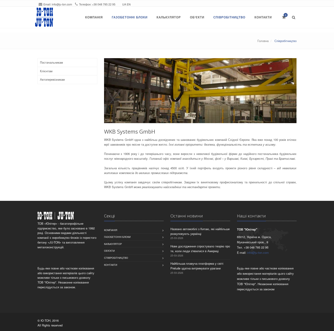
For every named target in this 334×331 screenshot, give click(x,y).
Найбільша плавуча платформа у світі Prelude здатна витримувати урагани (196, 265)
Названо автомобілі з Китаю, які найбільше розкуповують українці (200, 231)
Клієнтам (46, 71)
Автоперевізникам (52, 79)
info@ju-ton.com (62, 4)
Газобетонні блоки (129, 17)
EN (129, 4)
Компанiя (94, 17)
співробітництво (229, 17)
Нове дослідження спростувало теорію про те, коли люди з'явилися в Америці (200, 248)
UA (124, 4)
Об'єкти (197, 17)
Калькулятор (169, 17)
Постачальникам (51, 62)
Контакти (263, 17)
